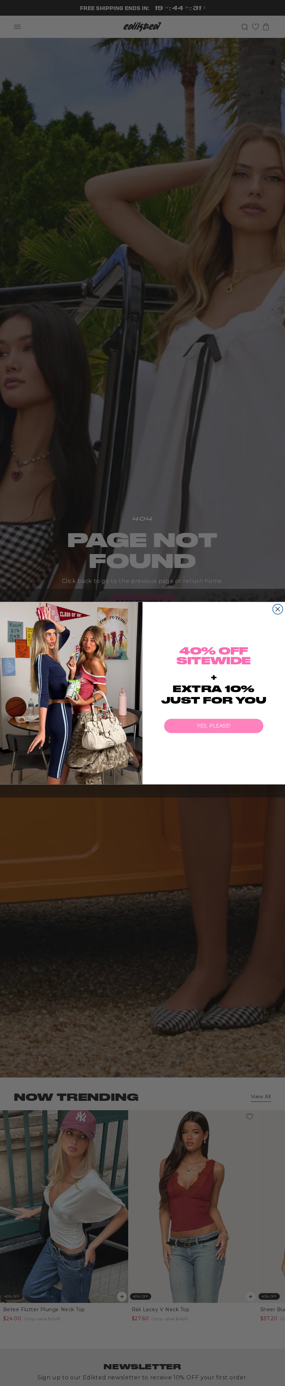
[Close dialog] (278, 609)
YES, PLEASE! (214, 726)
